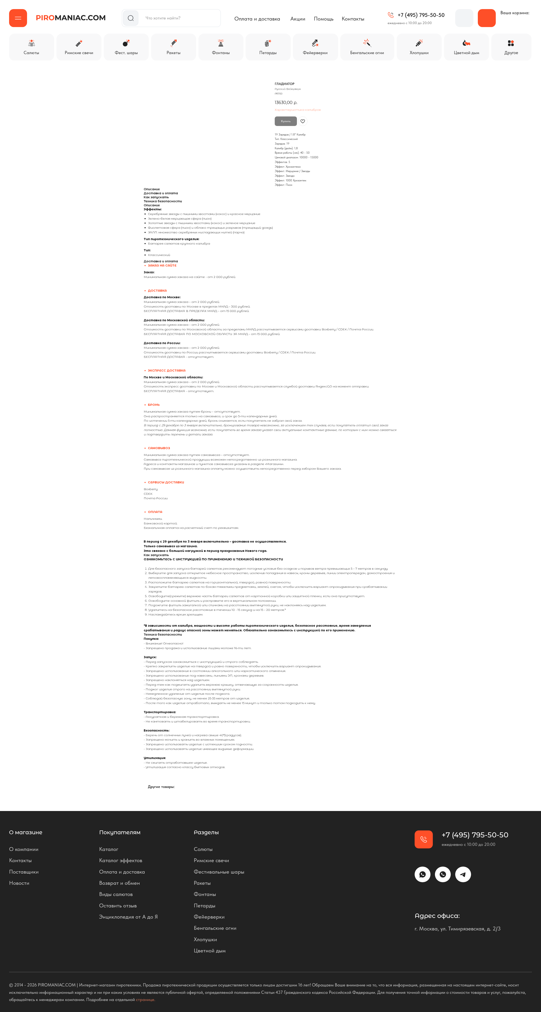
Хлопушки (205, 939)
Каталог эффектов (120, 860)
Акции (297, 18)
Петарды (204, 905)
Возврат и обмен (119, 883)
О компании (23, 849)
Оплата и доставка (257, 18)
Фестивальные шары (219, 871)
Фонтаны (205, 894)
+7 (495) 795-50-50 (421, 15)
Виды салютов (116, 894)
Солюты (203, 849)
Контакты (353, 18)
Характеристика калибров (298, 110)
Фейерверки (209, 917)
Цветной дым (210, 950)
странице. (145, 999)
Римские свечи (211, 860)
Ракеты (202, 883)
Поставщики (24, 871)
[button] (18, 18)
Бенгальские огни (215, 928)
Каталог (108, 849)
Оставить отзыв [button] (118, 905)
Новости (19, 883)
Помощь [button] (323, 18)
